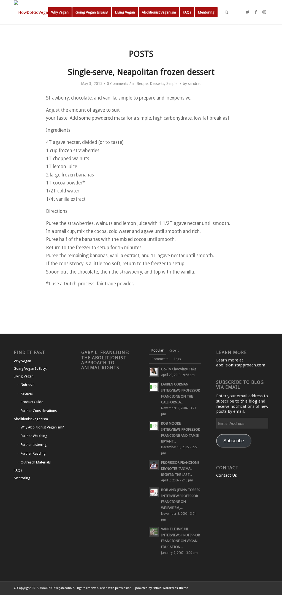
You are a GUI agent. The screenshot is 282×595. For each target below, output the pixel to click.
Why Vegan (22, 361)
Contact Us (226, 475)
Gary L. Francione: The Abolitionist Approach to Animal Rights (105, 360)
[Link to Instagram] (264, 12)
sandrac (194, 83)
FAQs (18, 470)
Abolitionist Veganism (31, 419)
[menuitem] (60, 12)
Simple (171, 83)
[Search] (226, 12)
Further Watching (34, 436)
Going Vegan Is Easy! (30, 368)
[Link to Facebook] (256, 12)
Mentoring (22, 478)
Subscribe (233, 440)
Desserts (157, 83)
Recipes (27, 393)
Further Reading (33, 453)
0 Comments (117, 83)
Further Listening (34, 445)
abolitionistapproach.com (240, 365)
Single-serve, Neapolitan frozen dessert (141, 72)
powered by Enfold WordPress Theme (161, 588)
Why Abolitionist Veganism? (42, 427)
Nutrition (27, 384)
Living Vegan (24, 376)
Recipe (142, 83)
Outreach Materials (36, 462)
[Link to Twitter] (247, 12)
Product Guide (32, 402)
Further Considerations (39, 411)
